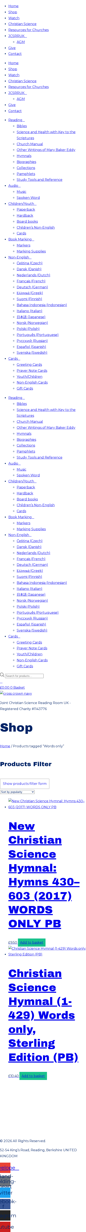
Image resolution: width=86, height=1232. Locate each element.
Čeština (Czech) (30, 263)
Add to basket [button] (31, 943)
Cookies (43, 1122)
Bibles (22, 126)
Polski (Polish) (28, 329)
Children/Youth (21, 204)
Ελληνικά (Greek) (30, 293)
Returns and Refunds (18, 1113)
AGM (21, 42)
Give (12, 48)
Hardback (25, 215)
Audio (13, 186)
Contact (15, 54)
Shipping (43, 1104)
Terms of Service (43, 1095)
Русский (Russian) (32, 341)
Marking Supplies (31, 251)
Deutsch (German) (32, 287)
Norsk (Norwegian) (32, 323)
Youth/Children (29, 377)
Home (13, 6)
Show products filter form (25, 784)
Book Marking (20, 239)
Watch (13, 18)
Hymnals (24, 156)
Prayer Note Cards (32, 371)
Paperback (26, 209)
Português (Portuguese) (38, 335)
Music (21, 192)
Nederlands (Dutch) (33, 275)
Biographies (26, 162)
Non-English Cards (32, 382)
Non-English (18, 257)
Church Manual (30, 144)
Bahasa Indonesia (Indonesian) (42, 305)
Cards (21, 233)
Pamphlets (26, 174)
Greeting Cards (29, 365)
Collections (26, 168)
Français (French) (31, 281)
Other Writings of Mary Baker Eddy (46, 150)
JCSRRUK (16, 36)
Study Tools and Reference (39, 180)
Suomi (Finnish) (29, 299)
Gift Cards (25, 388)
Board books (27, 221)
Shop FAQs (43, 1132)
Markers (23, 245)
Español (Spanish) (31, 347)
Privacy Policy (43, 1085)
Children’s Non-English (36, 227)
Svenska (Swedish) (32, 353)
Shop (12, 12)
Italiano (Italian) (29, 311)
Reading (15, 120)
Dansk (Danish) (29, 269)
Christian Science (22, 24)
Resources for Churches (28, 30)
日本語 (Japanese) (31, 317)
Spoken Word (28, 198)
